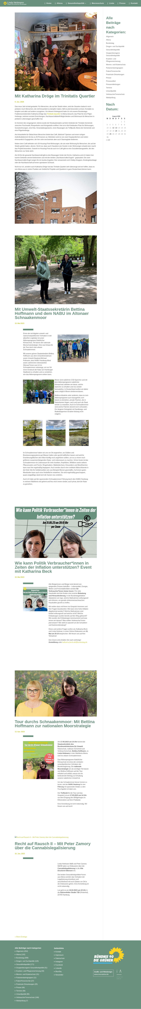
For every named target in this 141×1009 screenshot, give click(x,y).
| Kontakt (133, 3)
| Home (48, 3)
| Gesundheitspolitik (75, 3)
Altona (108, 40)
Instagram (59, 961)
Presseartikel (111, 81)
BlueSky (58, 971)
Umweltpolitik (111, 91)
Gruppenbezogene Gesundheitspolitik (30, 968)
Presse (108, 78)
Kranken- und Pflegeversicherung (28, 971)
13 (116, 128)
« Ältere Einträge (21, 937)
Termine (109, 88)
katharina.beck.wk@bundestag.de (74, 642)
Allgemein (110, 36)
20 (116, 131)
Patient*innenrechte (113, 71)
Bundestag (110, 43)
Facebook (59, 965)
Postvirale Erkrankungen (115, 74)
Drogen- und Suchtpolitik (115, 46)
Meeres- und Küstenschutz (116, 64)
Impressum (59, 955)
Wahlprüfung (110, 97)
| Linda (110, 3)
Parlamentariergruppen (114, 68)
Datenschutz (60, 958)
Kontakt (58, 952)
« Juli (108, 140)
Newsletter (59, 975)
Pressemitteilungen (113, 84)
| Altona (59, 3)
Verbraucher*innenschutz (115, 94)
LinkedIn (58, 968)
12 (113, 128)
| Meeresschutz (97, 3)
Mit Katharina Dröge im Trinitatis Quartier (55, 96)
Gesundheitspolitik (113, 50)
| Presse (122, 3)
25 (110, 134)
